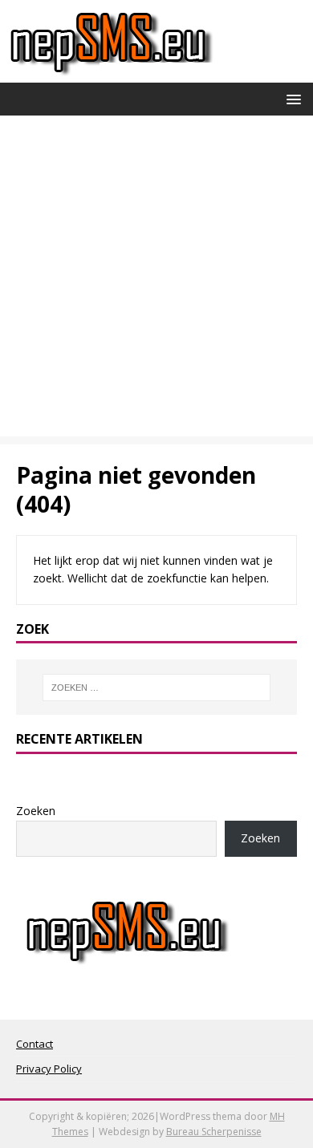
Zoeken (35, 810)
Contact (34, 1043)
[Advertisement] (156, 280)
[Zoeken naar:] (156, 687)
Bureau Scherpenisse (214, 1131)
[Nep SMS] (111, 73)
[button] (291, 98)
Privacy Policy (49, 1068)
